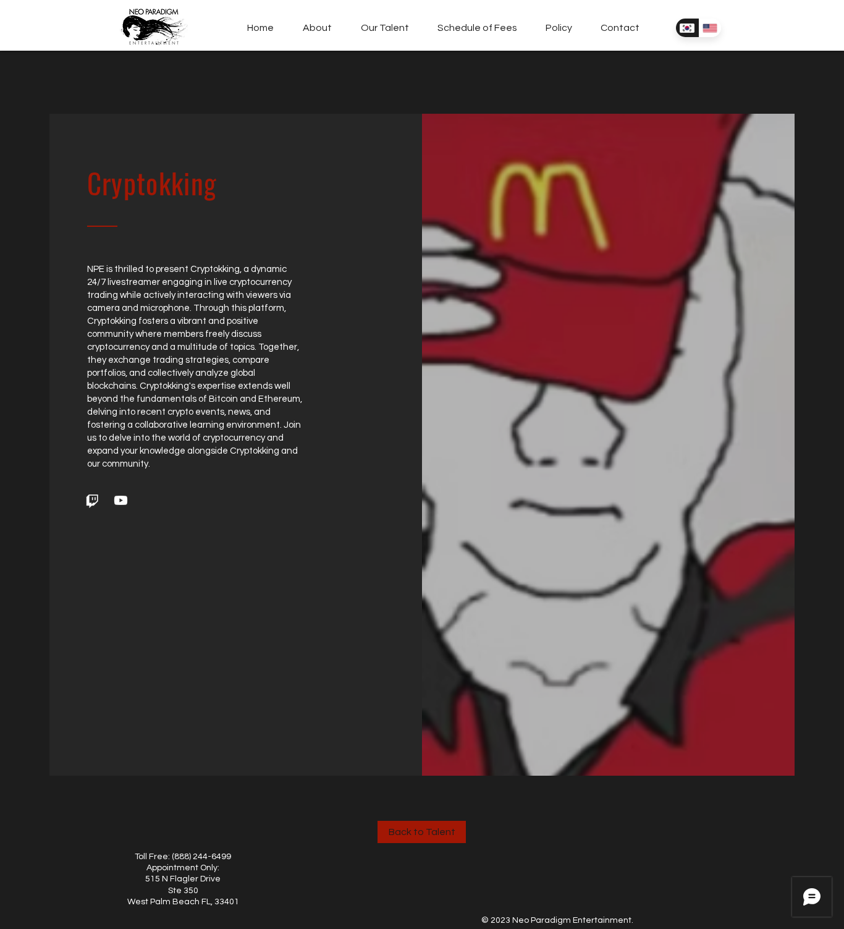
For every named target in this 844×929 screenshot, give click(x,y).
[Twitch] (92, 500)
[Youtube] (121, 500)
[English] (709, 28)
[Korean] (687, 28)
